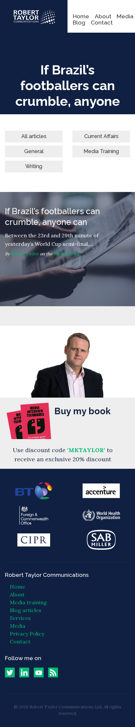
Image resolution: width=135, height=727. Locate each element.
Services (20, 618)
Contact (102, 22)
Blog (79, 22)
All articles (34, 136)
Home (81, 16)
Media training (28, 602)
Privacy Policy (27, 633)
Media (125, 16)
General (34, 151)
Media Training (101, 151)
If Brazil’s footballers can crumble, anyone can (67, 249)
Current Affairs (101, 136)
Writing (33, 166)
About (103, 16)
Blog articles (25, 610)
